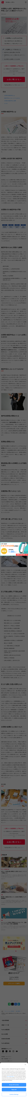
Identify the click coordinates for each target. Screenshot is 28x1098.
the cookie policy (10, 1076)
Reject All (14, 1089)
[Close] (25, 1064)
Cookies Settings (14, 1094)
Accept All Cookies (14, 1084)
